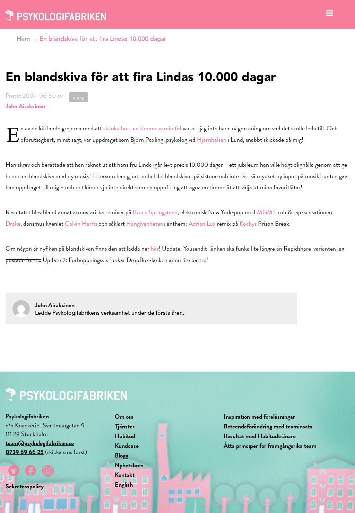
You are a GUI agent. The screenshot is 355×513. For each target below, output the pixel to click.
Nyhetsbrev (129, 465)
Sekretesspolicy (25, 486)
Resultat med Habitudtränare (260, 436)
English (124, 484)
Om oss (124, 416)
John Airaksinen (25, 106)
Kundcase (127, 445)
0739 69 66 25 (25, 452)
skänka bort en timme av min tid (143, 128)
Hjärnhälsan (211, 139)
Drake (13, 223)
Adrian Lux (202, 223)
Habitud (125, 436)
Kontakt (125, 474)
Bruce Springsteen (155, 212)
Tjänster (125, 426)
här (155, 248)
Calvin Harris (81, 223)
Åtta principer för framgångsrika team (270, 445)
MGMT (266, 212)
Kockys (248, 223)
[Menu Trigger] (329, 15)
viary (78, 97)
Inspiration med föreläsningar (259, 416)
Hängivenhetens (145, 223)
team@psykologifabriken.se (40, 442)
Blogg (121, 455)
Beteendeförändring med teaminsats (268, 426)
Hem (23, 39)
